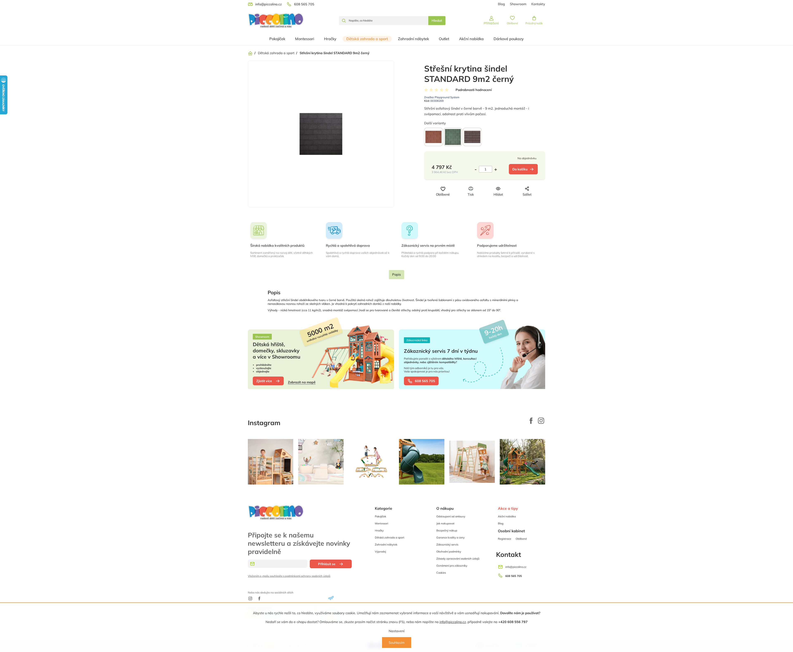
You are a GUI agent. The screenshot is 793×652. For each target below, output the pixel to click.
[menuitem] (277, 39)
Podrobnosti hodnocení (474, 90)
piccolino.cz (541, 420)
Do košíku (520, 169)
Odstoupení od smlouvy (450, 516)
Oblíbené (521, 538)
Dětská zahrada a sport (389, 537)
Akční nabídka (507, 516)
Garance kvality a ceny (450, 537)
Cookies (441, 572)
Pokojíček (380, 516)
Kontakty (538, 4)
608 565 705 (425, 381)
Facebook (531, 420)
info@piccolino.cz (452, 622)
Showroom (518, 4)
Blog (501, 4)
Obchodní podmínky (448, 551)
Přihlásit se (326, 564)
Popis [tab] (396, 274)
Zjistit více (264, 381)
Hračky (379, 530)
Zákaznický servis (447, 544)
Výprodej (380, 551)
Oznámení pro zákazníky (451, 565)
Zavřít (491, 202)
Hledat (437, 20)
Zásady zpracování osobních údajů (458, 558)
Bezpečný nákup (446, 530)
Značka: (441, 97)
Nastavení (397, 631)
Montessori (381, 523)
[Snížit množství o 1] (477, 169)
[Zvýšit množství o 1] (494, 169)
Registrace (504, 538)
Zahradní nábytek (386, 544)
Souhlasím (397, 642)
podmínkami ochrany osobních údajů (307, 576)
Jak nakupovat (445, 523)
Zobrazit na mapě (302, 382)
